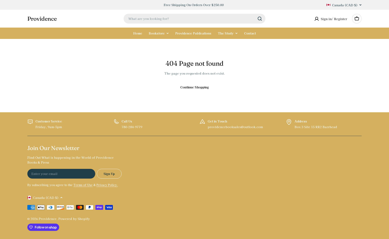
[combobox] (194, 19)
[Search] (259, 18)
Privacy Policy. (107, 185)
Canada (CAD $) (345, 5)
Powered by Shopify (74, 218)
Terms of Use (83, 185)
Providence (42, 18)
